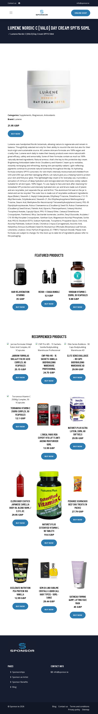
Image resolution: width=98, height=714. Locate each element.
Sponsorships (18, 672)
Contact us (63, 706)
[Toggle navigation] (11, 12)
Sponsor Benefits (20, 682)
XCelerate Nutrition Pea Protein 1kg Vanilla (20, 591)
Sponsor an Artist (20, 677)
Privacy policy (74, 709)
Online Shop (81, 13)
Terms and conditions (79, 706)
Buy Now (15, 134)
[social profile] (19, 3)
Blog (14, 687)
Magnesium (37, 115)
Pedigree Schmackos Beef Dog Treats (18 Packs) (77, 504)
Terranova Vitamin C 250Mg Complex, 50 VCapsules (20, 411)
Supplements (25, 115)
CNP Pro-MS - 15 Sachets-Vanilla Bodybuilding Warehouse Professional (49, 362)
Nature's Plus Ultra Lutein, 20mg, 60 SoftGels (77, 431)
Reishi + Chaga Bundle (49, 291)
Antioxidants (49, 115)
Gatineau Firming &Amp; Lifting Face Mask (78, 600)
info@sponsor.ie (83, 3)
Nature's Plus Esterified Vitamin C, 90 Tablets (49, 527)
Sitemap (85, 709)
